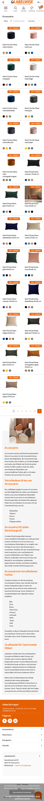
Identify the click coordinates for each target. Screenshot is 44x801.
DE (38, 2)
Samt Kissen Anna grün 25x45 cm (9, 204)
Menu (5, 11)
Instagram (10, 721)
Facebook (4, 721)
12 (35, 411)
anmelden (23, 11)
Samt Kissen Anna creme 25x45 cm (31, 236)
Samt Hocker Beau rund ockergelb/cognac (10, 174)
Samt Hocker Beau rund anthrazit (10, 141)
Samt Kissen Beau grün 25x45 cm (9, 363)
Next (39, 411)
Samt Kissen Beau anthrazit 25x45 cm (32, 331)
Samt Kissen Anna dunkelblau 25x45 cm (11, 236)
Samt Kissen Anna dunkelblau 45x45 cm (33, 300)
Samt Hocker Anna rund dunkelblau (10, 109)
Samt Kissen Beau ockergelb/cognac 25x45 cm (32, 364)
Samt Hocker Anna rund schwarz (10, 45)
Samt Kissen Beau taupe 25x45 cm (9, 395)
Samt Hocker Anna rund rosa (32, 45)
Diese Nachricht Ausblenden (22, 792)
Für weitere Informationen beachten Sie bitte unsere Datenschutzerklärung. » (23, 798)
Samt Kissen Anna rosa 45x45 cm (31, 268)
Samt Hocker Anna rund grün (10, 77)
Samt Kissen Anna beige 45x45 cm (9, 331)
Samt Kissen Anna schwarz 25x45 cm (32, 173)
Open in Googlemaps (23, 765)
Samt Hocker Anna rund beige (32, 77)
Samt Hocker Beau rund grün (32, 109)
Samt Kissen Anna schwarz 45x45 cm (10, 300)
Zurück (3, 2)
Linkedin (15, 721)
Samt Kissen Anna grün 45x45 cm (9, 268)
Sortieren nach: (19, 21)
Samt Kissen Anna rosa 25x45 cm (31, 204)
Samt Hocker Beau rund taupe (32, 141)
